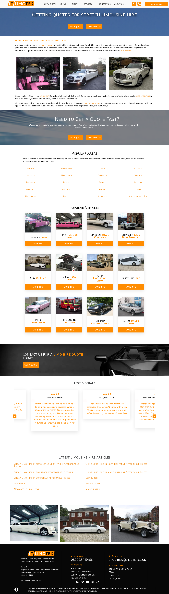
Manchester (66, 175)
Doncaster (102, 196)
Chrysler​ (131, 236)
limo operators (143, 96)
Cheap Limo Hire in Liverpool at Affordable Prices (43, 472)
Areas (63, 4)
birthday (149, 407)
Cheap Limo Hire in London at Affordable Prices (42, 477)
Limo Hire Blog (78, 578)
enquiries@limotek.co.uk (127, 559)
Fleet (75, 4)
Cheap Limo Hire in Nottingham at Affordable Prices (116, 463)
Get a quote (115, 578)
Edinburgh (138, 175)
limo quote (45, 96)
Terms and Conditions (120, 569)
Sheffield (30, 175)
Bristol (66, 182)
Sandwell (102, 189)
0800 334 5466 (82, 559)
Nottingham (30, 196)
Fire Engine (69, 321)
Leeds (102, 168)
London (30, 168)
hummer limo (126, 50)
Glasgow (138, 168)
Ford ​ (100, 278)
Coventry (66, 189)
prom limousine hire (91, 103)
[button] (154, 416)
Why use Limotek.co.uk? (83, 575)
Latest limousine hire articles (85, 457)
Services (88, 4)
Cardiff (102, 182)
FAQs (111, 572)
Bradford (102, 175)
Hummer (38, 237)
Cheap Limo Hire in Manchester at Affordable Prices (116, 472)
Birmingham (66, 168)
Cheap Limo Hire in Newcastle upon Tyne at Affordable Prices (46, 465)
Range (131, 322)
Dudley (66, 196)
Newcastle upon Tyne (138, 196)
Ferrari (69, 278)
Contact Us (105, 4)
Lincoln (100, 236)
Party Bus (130, 278)
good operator (48, 410)
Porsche (100, 322)
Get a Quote (50, 4)
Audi (38, 278)
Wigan (138, 189)
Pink (69, 236)
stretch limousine (45, 45)
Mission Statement (81, 571)
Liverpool (30, 182)
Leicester (138, 182)
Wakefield (30, 189)
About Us (119, 4)
